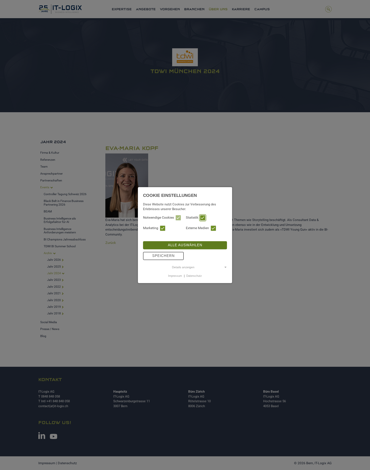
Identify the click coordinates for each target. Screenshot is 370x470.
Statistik (192, 217)
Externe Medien (197, 228)
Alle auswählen (185, 245)
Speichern (163, 256)
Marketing (150, 228)
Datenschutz (194, 275)
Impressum (175, 275)
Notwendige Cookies (158, 217)
